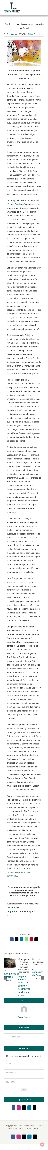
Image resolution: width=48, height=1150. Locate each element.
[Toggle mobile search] (39, 6)
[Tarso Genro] (24, 1008)
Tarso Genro (12, 34)
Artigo (30, 34)
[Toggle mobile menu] (43, 6)
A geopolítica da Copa (38, 962)
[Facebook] (13, 1107)
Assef (38, 1129)
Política (37, 34)
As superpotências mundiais (9, 963)
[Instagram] (19, 1107)
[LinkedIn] (29, 1107)
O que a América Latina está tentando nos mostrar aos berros (24, 965)
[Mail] (34, 1107)
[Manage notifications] (42, 1145)
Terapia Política (29, 1126)
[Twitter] (24, 1107)
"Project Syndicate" (16, 204)
